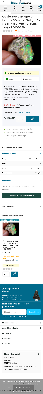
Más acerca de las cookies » (22, 392)
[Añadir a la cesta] (14, 274)
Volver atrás (3, 2)
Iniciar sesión (23, 11)
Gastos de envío (24, 112)
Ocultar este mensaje (23, 388)
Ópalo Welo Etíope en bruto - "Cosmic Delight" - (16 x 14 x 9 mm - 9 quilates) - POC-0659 (11, 245)
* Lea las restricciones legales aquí (14, 316)
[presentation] (38, 50)
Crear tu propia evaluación (20, 196)
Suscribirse (34, 312)
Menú (5, 10)
